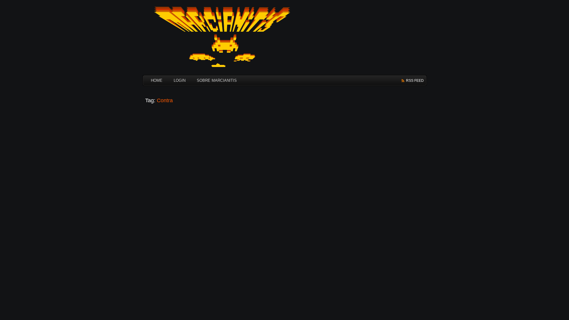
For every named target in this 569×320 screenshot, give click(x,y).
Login (180, 80)
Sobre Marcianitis (217, 80)
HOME (156, 80)
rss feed (415, 81)
